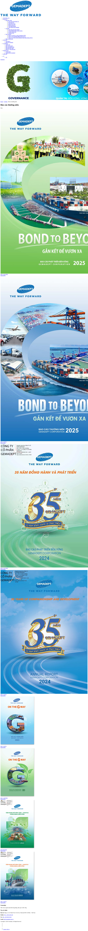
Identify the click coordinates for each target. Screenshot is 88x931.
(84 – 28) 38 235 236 (7, 917)
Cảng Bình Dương (12, 26)
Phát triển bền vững (10, 48)
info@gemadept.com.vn (8, 919)
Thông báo (8, 44)
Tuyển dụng (8, 51)
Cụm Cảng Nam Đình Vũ (13, 21)
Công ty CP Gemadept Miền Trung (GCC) (17, 36)
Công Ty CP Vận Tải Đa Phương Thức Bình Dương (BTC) (20, 37)
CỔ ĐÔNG (5, 43)
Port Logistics (8, 34)
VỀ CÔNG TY (6, 18)
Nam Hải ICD (11, 22)
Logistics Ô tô (11, 33)
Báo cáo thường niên (10, 47)
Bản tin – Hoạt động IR (10, 49)
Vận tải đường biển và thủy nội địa (15, 30)
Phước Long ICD (11, 25)
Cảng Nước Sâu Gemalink (13, 27)
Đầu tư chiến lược (9, 39)
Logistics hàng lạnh (12, 32)
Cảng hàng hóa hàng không (14, 29)
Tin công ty (8, 41)
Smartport (3, 59)
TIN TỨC (5, 40)
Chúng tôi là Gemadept (10, 52)
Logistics (7, 28)
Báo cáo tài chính (9, 45)
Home (2, 101)
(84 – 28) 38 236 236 (8, 914)
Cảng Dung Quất (11, 23)
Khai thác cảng (9, 20)
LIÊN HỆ (5, 54)
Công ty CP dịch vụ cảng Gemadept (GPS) (17, 35)
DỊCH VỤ (5, 19)
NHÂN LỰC (6, 50)
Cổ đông (5, 101)
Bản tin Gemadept (9, 42)
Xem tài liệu (3, 275)
